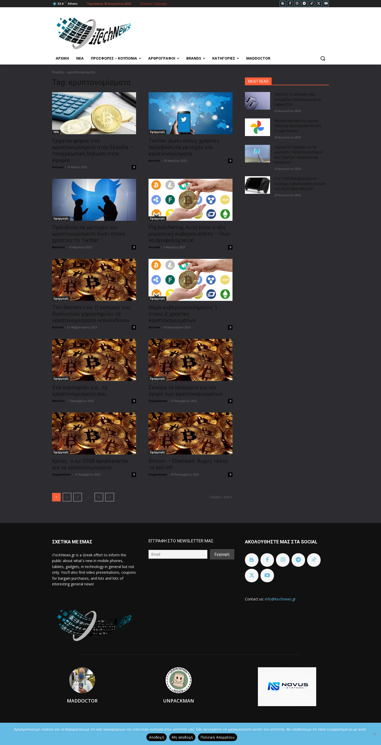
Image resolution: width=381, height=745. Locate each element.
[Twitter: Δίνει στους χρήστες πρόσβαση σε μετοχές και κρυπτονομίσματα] (190, 113)
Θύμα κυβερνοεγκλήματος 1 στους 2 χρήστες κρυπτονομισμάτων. (183, 313)
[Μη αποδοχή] (374, 733)
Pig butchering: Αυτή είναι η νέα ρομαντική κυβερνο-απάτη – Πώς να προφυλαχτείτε (189, 233)
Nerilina (58, 247)
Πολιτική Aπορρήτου (218, 737)
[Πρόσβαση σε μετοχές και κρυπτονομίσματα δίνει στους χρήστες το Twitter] (94, 200)
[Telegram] (304, 4)
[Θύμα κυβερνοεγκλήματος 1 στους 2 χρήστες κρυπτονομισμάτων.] (190, 280)
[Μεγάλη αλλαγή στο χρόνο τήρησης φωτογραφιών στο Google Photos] (257, 127)
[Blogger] (283, 4)
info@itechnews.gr (280, 599)
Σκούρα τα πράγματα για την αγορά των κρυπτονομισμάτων (186, 390)
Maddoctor (82, 701)
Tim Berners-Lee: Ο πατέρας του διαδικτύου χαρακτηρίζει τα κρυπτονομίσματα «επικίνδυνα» (91, 313)
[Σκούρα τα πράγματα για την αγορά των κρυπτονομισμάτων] (190, 360)
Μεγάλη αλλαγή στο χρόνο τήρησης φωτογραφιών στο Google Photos (297, 126)
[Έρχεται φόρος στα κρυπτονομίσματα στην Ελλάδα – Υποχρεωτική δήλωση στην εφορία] (94, 113)
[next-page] (109, 497)
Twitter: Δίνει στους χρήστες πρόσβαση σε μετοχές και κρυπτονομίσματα (184, 147)
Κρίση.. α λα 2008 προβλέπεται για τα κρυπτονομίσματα (90, 464)
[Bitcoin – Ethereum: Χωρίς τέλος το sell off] (190, 434)
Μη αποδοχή (182, 737)
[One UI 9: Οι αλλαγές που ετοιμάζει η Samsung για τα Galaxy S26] (257, 101)
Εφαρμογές (157, 132)
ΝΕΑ (56, 132)
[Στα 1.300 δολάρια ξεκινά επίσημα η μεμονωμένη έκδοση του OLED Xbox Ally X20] (257, 185)
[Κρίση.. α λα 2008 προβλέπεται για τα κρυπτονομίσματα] (94, 434)
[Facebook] (290, 4)
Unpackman (158, 401)
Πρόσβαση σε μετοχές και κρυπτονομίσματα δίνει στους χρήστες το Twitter (88, 233)
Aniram (58, 167)
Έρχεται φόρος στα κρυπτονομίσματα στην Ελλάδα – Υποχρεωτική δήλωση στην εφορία (92, 150)
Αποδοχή (156, 737)
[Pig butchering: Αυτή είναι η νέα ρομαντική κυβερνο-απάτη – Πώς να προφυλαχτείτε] (190, 200)
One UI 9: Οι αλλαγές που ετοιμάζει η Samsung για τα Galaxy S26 (297, 99)
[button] (322, 58)
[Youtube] (326, 4)
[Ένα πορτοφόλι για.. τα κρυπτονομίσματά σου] (94, 360)
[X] (319, 4)
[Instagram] (297, 4)
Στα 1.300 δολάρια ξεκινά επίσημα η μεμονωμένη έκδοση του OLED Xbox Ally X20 (300, 183)
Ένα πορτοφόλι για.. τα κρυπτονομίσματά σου (80, 390)
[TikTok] (312, 4)
